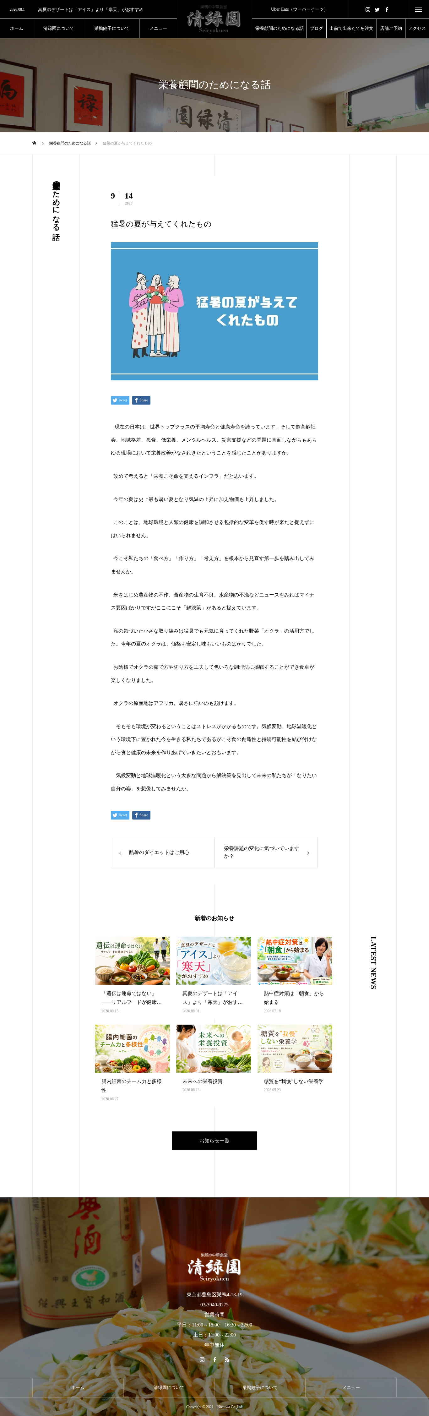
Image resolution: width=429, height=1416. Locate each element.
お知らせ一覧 (214, 1140)
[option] (88, 9)
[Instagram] (367, 9)
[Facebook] (386, 9)
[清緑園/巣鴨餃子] (215, 19)
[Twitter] (377, 9)
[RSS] (227, 1359)
